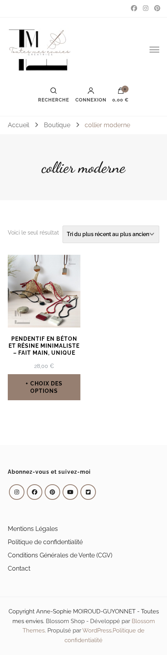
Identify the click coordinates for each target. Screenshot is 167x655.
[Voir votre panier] (121, 93)
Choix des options (46, 387)
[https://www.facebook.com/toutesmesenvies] (34, 492)
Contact (19, 568)
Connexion (90, 99)
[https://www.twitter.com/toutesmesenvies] (88, 492)
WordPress (96, 630)
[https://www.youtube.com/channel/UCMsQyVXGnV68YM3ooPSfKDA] (70, 492)
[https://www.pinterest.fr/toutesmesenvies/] (52, 492)
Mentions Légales (33, 528)
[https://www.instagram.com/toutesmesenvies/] (16, 492)
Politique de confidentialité (45, 542)
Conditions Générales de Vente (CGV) (60, 555)
